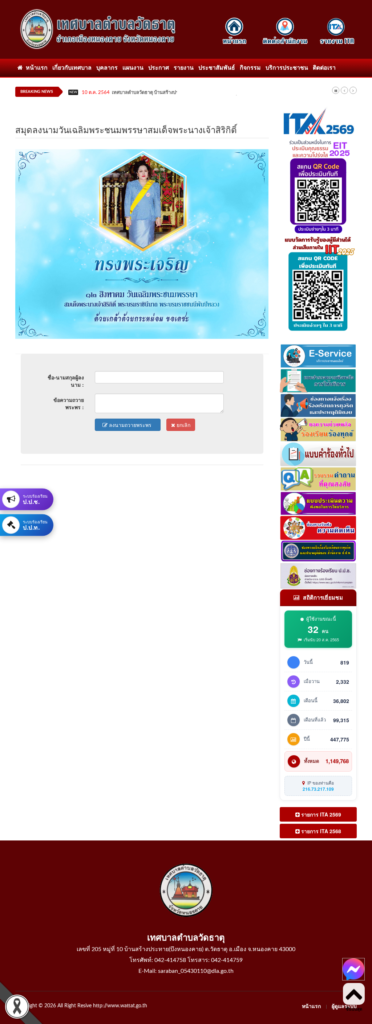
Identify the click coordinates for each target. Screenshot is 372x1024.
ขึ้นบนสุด (354, 1009)
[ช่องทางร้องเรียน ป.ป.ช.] (318, 575)
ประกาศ (158, 68)
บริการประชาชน (287, 68)
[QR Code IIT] (318, 282)
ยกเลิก (182, 424)
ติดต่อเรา (324, 68)
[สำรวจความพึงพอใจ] (318, 379)
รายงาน (184, 68)
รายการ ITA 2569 (320, 814)
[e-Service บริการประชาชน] (318, 355)
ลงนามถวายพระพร (132, 424)
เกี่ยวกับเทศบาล (72, 68)
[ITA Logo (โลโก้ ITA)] (318, 120)
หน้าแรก (35, 68)
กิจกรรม (250, 68)
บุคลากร (107, 68)
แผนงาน (132, 68)
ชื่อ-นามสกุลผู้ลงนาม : (66, 381)
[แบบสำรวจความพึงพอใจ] (318, 502)
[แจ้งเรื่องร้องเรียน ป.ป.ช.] (318, 404)
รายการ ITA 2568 (320, 831)
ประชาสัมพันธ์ (216, 68)
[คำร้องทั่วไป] (318, 453)
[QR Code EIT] (318, 184)
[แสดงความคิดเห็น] (318, 527)
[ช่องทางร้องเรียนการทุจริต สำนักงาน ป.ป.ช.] (318, 550)
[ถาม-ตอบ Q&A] (318, 478)
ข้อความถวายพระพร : (68, 403)
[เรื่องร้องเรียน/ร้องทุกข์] (318, 428)
